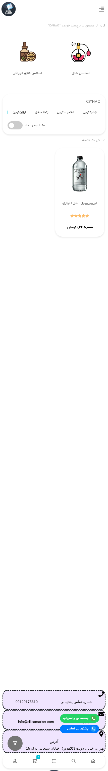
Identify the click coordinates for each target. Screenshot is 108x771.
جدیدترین (90, 112)
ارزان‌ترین (19, 112)
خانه (102, 25)
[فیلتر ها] (15, 743)
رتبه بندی (41, 112)
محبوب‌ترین (65, 112)
